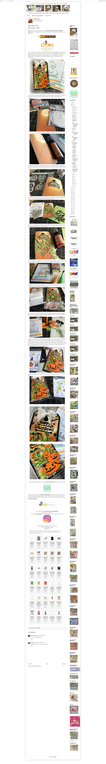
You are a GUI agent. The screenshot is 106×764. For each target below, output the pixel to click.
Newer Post (30, 663)
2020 (72, 192)
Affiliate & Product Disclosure (38, 15)
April (73, 179)
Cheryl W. (33, 635)
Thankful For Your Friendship (74, 117)
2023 (72, 187)
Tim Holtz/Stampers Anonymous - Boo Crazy (75, 133)
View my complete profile (38, 20)
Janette (32, 642)
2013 (72, 205)
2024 (72, 105)
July (73, 174)
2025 (72, 104)
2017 (72, 197)
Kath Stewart (37, 19)
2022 (72, 189)
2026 (72, 102)
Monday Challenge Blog (45, 494)
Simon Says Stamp (50, 482)
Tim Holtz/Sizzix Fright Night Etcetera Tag (75, 159)
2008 (72, 213)
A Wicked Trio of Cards (74, 167)
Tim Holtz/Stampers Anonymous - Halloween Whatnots (75, 124)
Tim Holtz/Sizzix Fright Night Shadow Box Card (75, 170)
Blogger (55, 756)
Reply (32, 638)
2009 (72, 212)
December (74, 107)
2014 (72, 203)
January (73, 185)
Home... (28, 15)
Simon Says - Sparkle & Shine (74, 155)
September (74, 112)
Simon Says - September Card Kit (74, 147)
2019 (72, 194)
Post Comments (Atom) (37, 666)
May (73, 177)
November (74, 109)
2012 (72, 206)
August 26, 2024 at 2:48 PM (40, 635)
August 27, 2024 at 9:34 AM (39, 642)
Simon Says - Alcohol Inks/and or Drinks (74, 151)
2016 (72, 199)
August (73, 114)
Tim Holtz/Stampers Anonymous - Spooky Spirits (75, 138)
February (73, 183)
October (73, 110)
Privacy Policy (48, 15)
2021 (72, 190)
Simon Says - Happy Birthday (74, 163)
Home (47, 663)
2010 (72, 210)
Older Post (64, 663)
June (73, 176)
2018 (72, 196)
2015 (72, 201)
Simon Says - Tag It (74, 129)
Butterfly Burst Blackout (74, 120)
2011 (72, 208)
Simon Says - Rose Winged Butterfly (74, 143)
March (73, 181)
